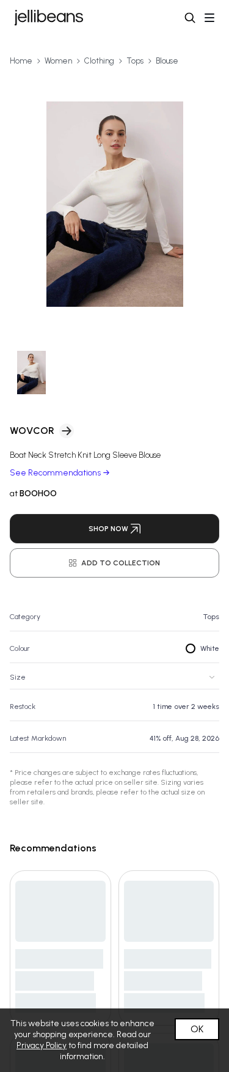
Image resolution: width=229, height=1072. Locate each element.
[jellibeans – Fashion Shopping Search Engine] (49, 18)
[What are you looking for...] (190, 18)
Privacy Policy (41, 1045)
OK (197, 1029)
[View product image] (114, 204)
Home (21, 60)
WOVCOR (32, 430)
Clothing (99, 60)
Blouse (167, 60)
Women (58, 60)
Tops (135, 60)
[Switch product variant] (31, 372)
